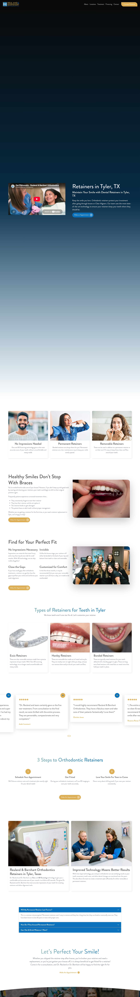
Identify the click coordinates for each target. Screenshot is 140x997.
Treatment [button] (100, 4)
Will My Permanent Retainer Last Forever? (36, 909)
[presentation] (68, 736)
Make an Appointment (81, 215)
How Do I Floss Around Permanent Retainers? (38, 924)
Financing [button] (109, 4)
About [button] (86, 4)
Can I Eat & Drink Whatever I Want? (34, 930)
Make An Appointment (17, 520)
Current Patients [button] (129, 4)
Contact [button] (116, 4)
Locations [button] (93, 4)
